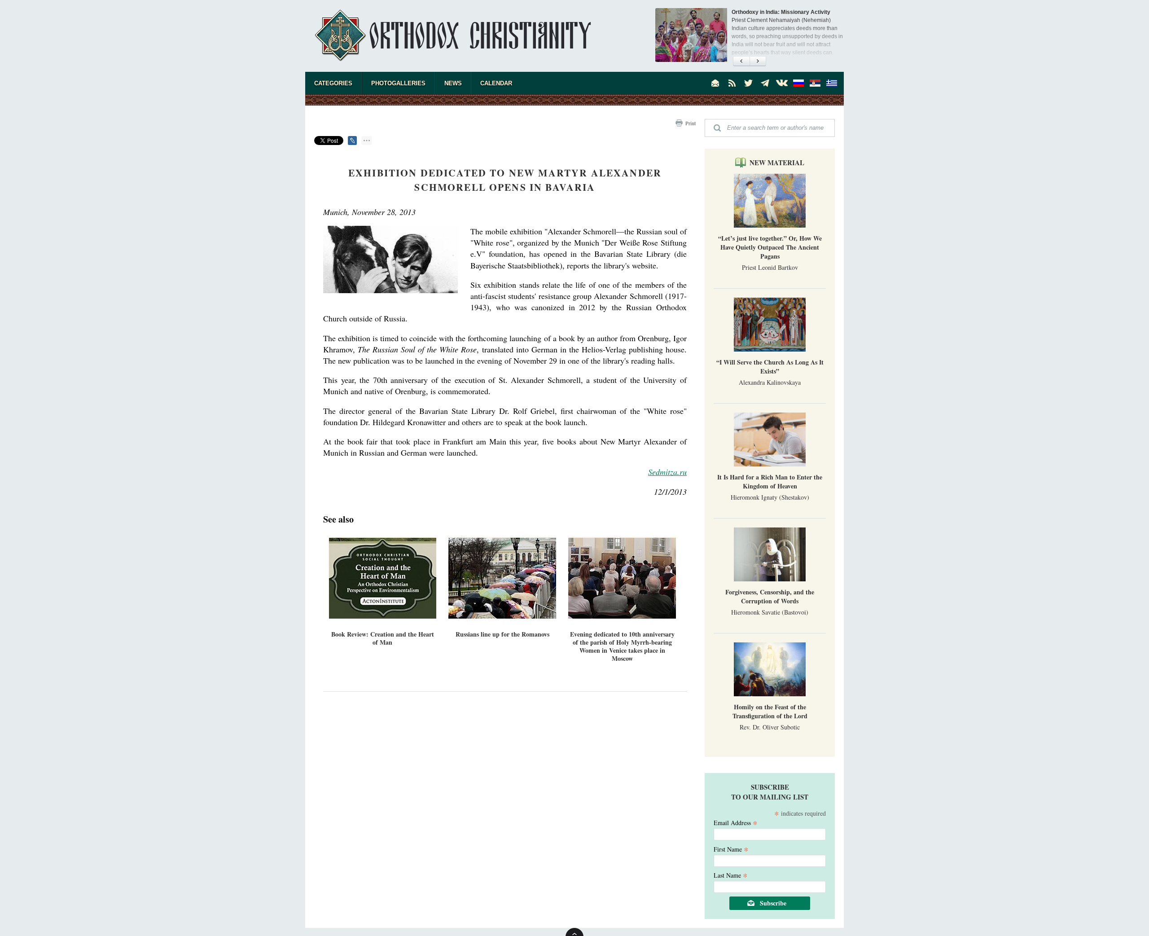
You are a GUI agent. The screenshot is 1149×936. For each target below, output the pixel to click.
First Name (731, 848)
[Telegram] (765, 83)
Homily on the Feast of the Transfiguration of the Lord (769, 711)
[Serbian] (815, 83)
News (453, 83)
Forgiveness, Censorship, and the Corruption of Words (769, 596)
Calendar (496, 83)
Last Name (731, 874)
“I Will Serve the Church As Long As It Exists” (770, 366)
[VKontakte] (782, 83)
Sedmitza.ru (667, 471)
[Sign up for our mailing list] (715, 83)
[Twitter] (748, 83)
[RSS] (732, 83)
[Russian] (798, 83)
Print (690, 123)
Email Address (736, 822)
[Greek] (831, 83)
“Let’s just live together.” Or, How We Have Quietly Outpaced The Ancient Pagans (770, 247)
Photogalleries (398, 83)
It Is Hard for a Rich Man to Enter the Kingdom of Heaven (769, 481)
